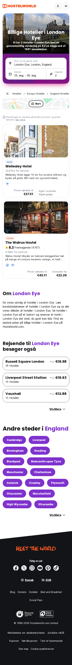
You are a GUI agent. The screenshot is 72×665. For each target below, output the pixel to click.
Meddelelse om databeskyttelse (26, 632)
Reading (40, 450)
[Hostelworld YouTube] (40, 568)
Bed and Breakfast (51, 592)
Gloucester (14, 493)
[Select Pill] (58, 6)
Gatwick (12, 483)
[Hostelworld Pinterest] (48, 568)
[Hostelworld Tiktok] (56, 568)
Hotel (9, 162)
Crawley (34, 483)
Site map (24, 648)
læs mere (20, 119)
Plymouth (57, 483)
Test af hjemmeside (51, 640)
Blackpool (13, 461)
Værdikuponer (30, 640)
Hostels (22, 592)
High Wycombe (17, 504)
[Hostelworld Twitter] (24, 568)
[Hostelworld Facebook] (16, 568)
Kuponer (14, 640)
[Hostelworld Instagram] (32, 568)
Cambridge (14, 440)
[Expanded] (7, 94)
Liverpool (39, 440)
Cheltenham (42, 472)
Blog (12, 592)
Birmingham (15, 450)
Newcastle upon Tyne (46, 461)
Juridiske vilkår (55, 632)
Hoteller (33, 592)
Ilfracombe (45, 504)
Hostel (10, 238)
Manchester (15, 472)
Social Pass (35, 600)
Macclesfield (42, 493)
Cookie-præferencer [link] (42, 648)
